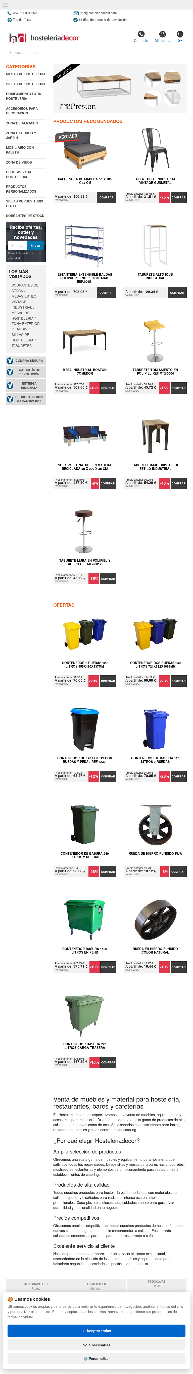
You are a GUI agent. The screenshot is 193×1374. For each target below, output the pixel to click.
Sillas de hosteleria (25, 84)
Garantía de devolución (29, 372)
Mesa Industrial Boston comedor (85, 372)
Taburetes (22, 345)
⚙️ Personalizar (96, 1358)
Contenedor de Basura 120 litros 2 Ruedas (155, 760)
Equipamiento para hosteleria (23, 96)
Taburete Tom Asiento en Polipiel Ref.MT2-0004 (155, 372)
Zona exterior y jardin (21, 135)
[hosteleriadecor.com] (45, 33)
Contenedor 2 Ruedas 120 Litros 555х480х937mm (85, 665)
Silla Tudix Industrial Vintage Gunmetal (155, 181)
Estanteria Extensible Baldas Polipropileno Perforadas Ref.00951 (85, 278)
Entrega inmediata (29, 385)
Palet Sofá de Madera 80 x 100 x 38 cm (85, 181)
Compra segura (29, 360)
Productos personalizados (21, 189)
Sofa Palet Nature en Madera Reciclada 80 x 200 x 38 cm (84, 467)
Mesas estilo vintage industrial (24, 302)
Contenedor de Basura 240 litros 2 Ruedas (85, 855)
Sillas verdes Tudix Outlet (24, 203)
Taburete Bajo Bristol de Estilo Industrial (155, 467)
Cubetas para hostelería (18, 174)
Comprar (107, 197)
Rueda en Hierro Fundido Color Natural (155, 951)
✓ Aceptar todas (96, 1330)
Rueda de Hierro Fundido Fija (155, 854)
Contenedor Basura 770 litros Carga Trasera (84, 1046)
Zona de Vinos (19, 162)
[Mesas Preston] (120, 88)
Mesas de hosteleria (25, 73)
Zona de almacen (22, 123)
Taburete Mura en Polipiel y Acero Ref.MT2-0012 (84, 562)
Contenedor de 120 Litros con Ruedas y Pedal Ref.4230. (84, 760)
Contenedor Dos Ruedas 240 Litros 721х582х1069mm (155, 665)
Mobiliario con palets (20, 150)
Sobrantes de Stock (25, 215)
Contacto (141, 40)
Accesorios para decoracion (22, 111)
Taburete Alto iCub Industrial (155, 276)
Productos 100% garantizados (29, 399)
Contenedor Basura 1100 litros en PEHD (84, 951)
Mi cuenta (162, 40)
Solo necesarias (96, 1344)
